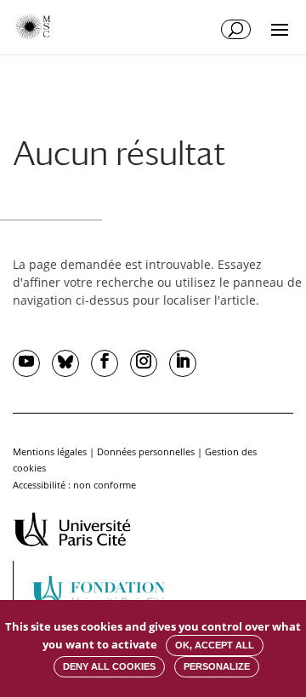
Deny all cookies (109, 666)
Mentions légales (50, 451)
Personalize (217, 666)
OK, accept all (214, 645)
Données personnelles (146, 451)
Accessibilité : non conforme (74, 484)
